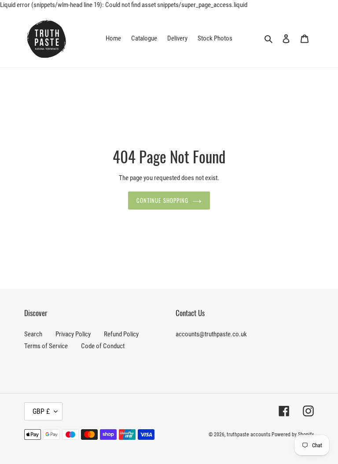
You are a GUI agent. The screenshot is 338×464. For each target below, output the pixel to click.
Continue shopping (162, 200)
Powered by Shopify (293, 434)
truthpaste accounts (248, 434)
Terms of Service (46, 346)
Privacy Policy (73, 334)
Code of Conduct (103, 346)
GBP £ (41, 411)
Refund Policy (121, 334)
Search (33, 334)
